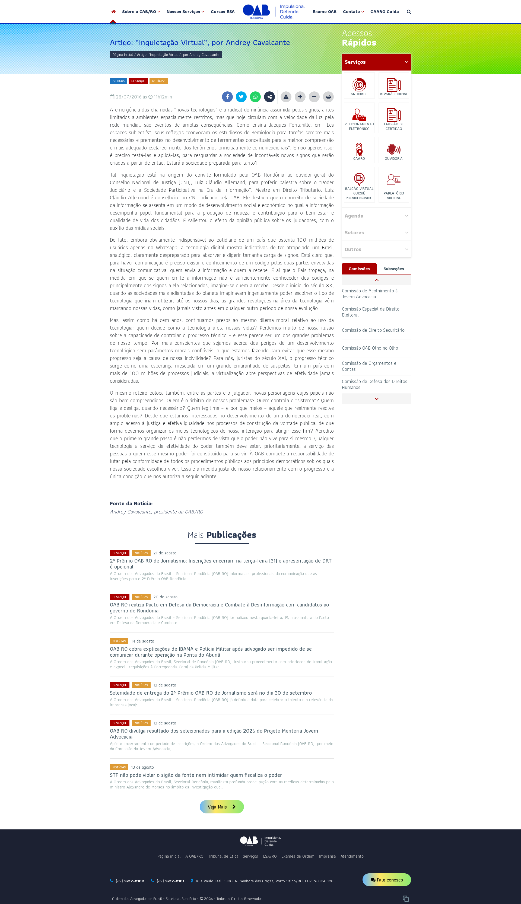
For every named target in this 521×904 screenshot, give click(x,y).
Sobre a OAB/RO (139, 11)
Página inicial (168, 856)
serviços (355, 62)
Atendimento (352, 856)
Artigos (119, 80)
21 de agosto (164, 553)
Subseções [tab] (393, 268)
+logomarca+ (273, 11)
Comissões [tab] (359, 268)
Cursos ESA (223, 11)
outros (353, 249)
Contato (351, 11)
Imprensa (327, 856)
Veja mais (218, 807)
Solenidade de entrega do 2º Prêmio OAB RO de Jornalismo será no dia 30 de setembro (211, 693)
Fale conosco (389, 880)
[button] (376, 279)
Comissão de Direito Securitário (373, 312)
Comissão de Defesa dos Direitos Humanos (374, 366)
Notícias (158, 80)
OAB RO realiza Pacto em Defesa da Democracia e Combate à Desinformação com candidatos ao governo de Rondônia (219, 608)
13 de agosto (164, 685)
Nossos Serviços (183, 11)
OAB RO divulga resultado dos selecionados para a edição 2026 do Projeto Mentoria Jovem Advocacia (214, 734)
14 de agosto (142, 641)
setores (354, 232)
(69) (129, 881)
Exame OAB (324, 11)
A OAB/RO (194, 856)
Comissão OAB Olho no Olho (370, 330)
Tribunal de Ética (223, 856)
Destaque (138, 80)
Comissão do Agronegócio (367, 384)
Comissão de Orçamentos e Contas (369, 348)
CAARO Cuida (384, 11)
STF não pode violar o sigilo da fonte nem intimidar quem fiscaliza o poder (196, 775)
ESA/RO (270, 856)
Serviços (250, 856)
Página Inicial (123, 54)
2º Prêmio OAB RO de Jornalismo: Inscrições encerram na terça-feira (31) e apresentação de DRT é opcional (221, 564)
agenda (354, 215)
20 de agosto (165, 596)
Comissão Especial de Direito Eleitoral (370, 294)
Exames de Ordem (297, 856)
